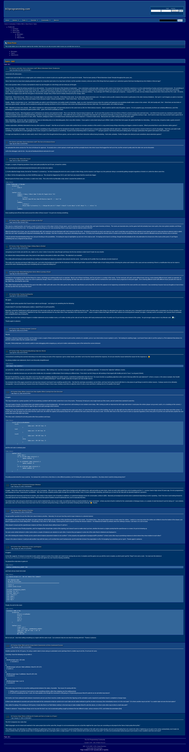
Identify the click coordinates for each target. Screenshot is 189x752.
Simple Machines (101, 746)
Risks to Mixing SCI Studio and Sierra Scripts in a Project (39, 716)
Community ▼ (46, 20)
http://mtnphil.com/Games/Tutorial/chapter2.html (19, 558)
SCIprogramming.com (17, 9)
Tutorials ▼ (34, 20)
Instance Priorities (27, 510)
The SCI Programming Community (95, 739)
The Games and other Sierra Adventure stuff (23, 68)
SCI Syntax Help (14, 159)
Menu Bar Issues (25, 159)
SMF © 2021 (93, 746)
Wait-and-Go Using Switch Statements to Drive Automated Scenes (42, 645)
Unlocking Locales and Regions (31, 547)
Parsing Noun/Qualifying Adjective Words (33, 351)
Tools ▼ (25, 20)
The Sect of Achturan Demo (46, 142)
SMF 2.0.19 (86, 746)
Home (7, 20)
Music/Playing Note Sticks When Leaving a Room (35, 272)
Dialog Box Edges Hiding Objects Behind (32, 246)
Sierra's (56, 20)
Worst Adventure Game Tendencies (49, 68)
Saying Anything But (26, 294)
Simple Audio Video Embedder (94, 748)
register (173, 8)
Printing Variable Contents (28, 329)
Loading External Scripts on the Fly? (31, 220)
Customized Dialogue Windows (31, 484)
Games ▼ (16, 20)
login (167, 8)
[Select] (11, 182)
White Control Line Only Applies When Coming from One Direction (42, 391)
